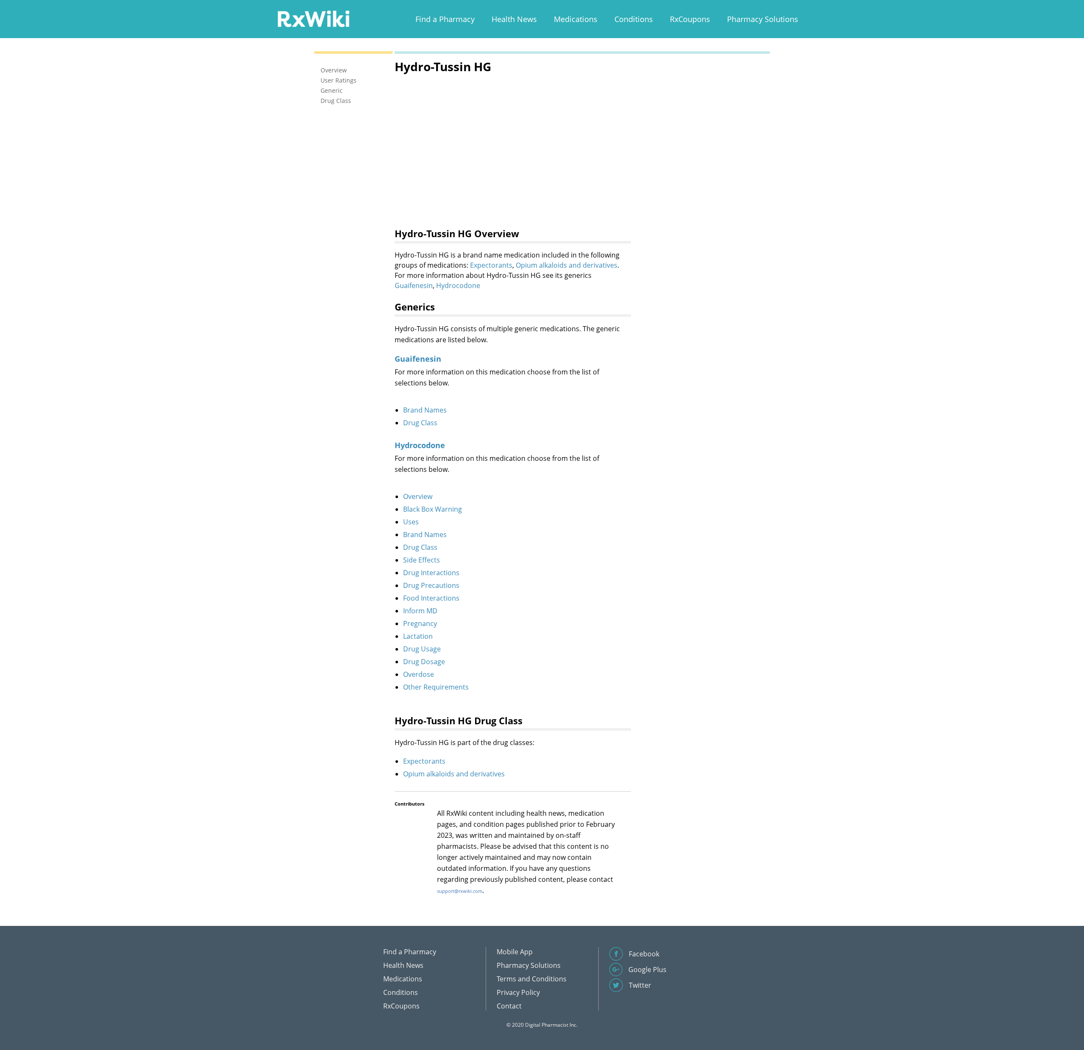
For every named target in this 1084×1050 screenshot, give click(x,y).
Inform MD (420, 610)
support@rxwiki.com (459, 891)
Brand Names (425, 410)
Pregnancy (420, 623)
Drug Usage (422, 649)
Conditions (633, 19)
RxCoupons (690, 19)
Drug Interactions (431, 572)
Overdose (418, 674)
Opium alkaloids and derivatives (566, 265)
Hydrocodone (458, 285)
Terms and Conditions (532, 979)
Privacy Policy (518, 992)
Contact (509, 1006)
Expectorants (491, 265)
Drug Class (420, 422)
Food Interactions (431, 598)
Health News (514, 19)
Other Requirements (436, 687)
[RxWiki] (313, 18)
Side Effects (421, 560)
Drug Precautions (431, 585)
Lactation (418, 636)
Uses (411, 521)
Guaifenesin (414, 285)
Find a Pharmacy (445, 19)
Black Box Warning (432, 509)
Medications (575, 19)
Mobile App (515, 951)
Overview (417, 496)
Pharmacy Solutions (762, 19)
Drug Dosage (424, 661)
